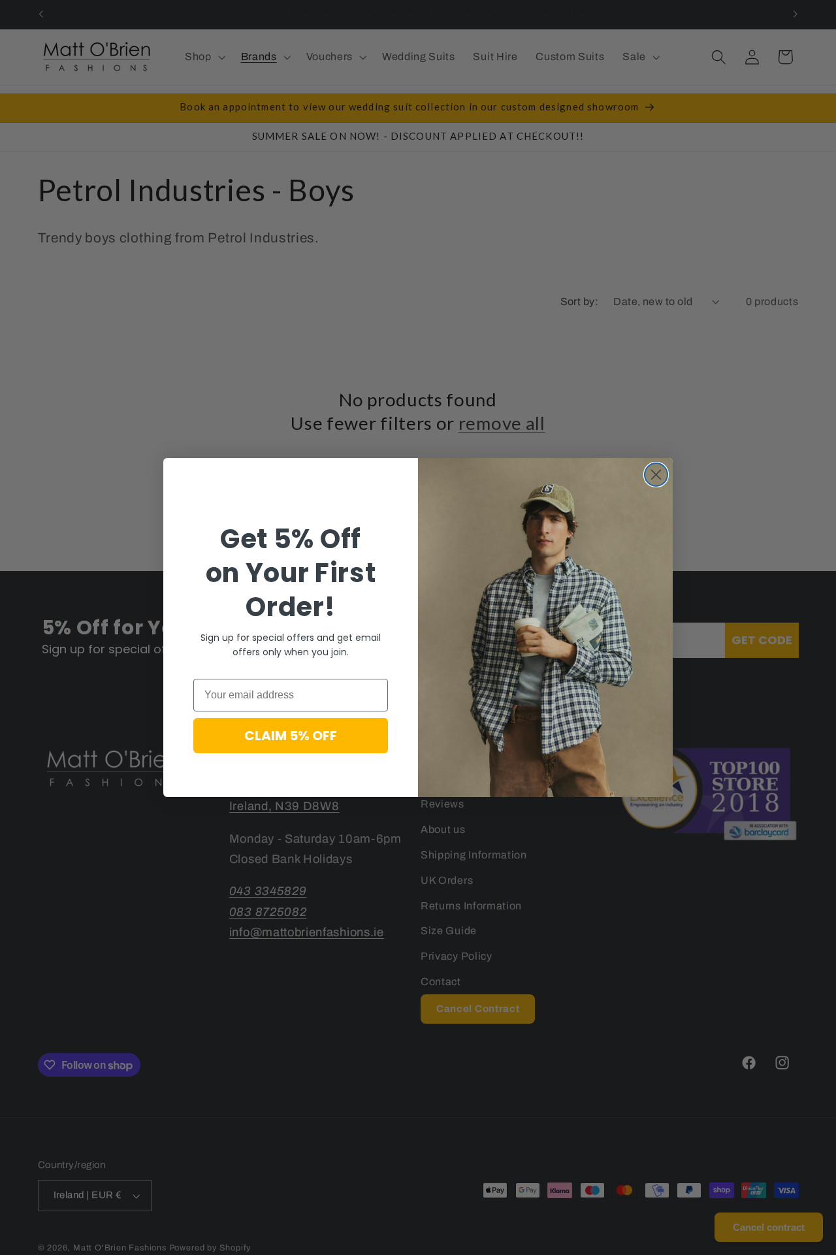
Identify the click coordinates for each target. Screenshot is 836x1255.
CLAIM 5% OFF (290, 735)
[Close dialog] (656, 474)
